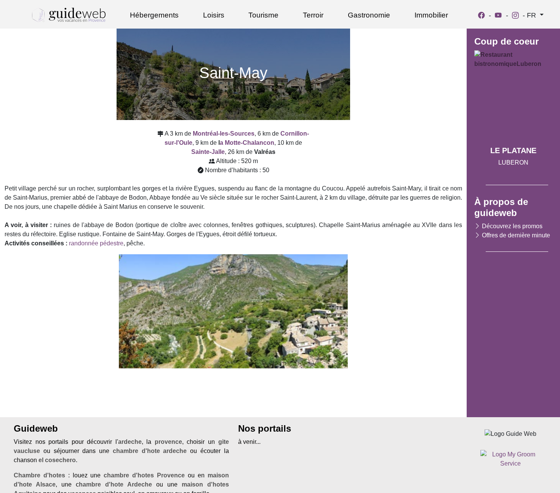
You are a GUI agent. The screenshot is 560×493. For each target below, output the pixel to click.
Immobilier (431, 15)
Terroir (313, 15)
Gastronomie (369, 15)
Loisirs (213, 15)
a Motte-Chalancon (247, 142)
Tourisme (263, 15)
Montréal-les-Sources (223, 133)
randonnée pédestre (96, 243)
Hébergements (154, 15)
